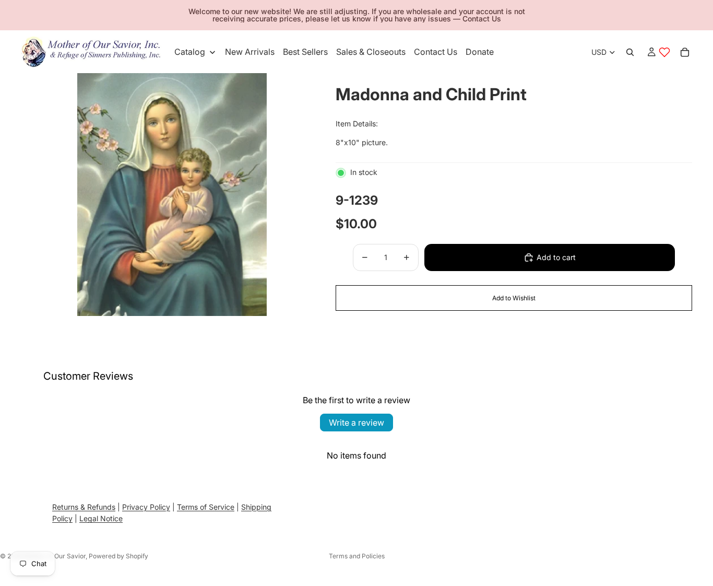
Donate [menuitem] (480, 51)
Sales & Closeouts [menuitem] (371, 51)
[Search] (630, 52)
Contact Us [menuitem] (435, 51)
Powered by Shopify (118, 556)
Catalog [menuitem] (189, 51)
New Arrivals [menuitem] (250, 51)
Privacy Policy (146, 506)
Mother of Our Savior (55, 556)
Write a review (356, 422)
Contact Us (481, 18)
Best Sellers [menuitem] (305, 51)
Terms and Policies (357, 556)
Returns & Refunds (83, 506)
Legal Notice (101, 518)
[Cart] (684, 52)
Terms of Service (205, 506)
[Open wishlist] (664, 52)
